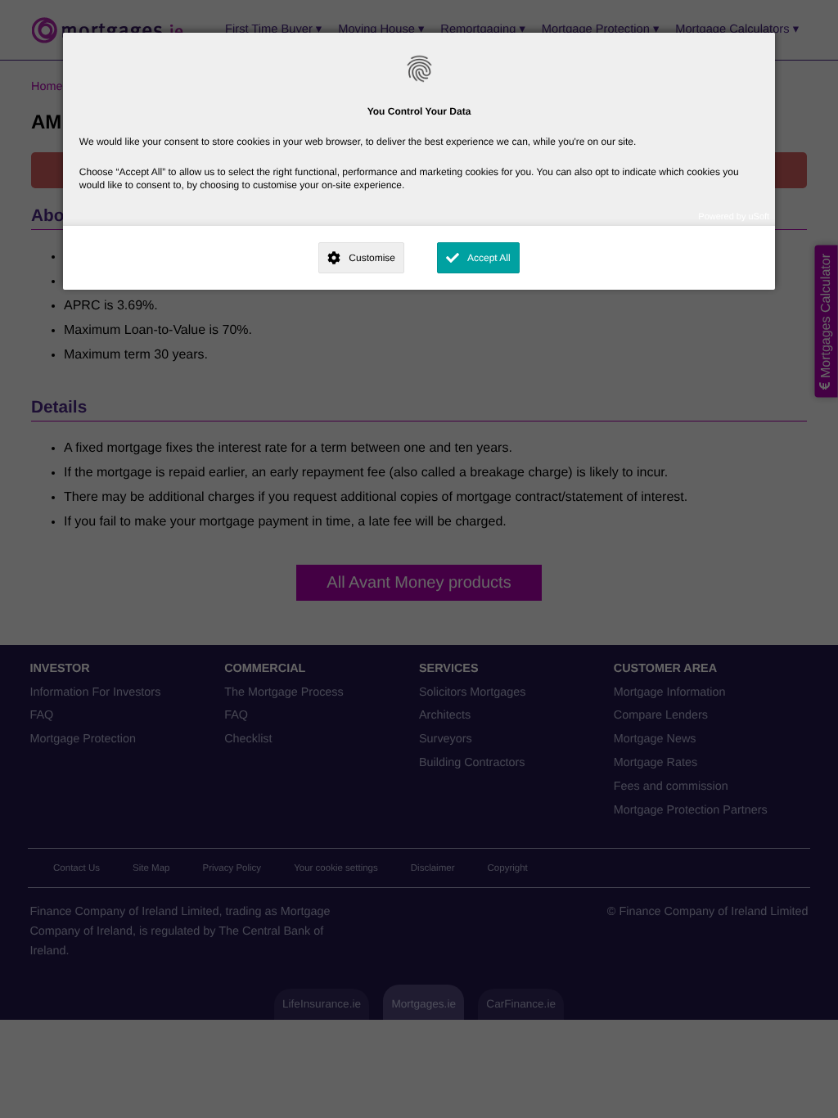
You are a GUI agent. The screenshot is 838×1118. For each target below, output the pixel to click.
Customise (372, 258)
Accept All (489, 258)
